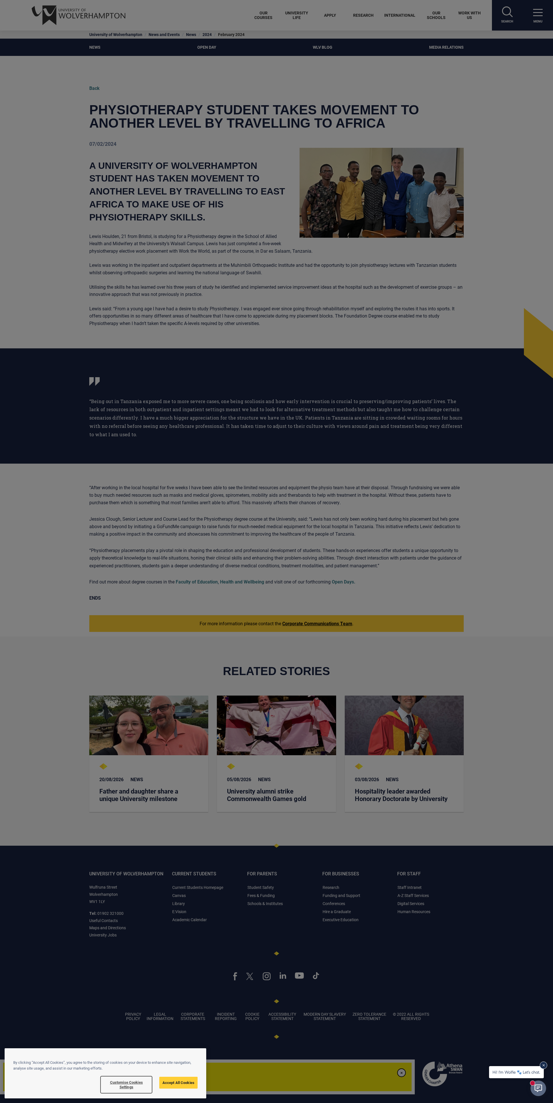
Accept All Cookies (178, 1082)
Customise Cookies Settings (126, 1084)
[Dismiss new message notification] (543, 1065)
